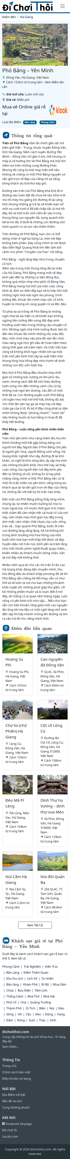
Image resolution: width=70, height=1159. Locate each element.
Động (49, 1014)
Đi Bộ (45, 984)
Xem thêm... (10, 1047)
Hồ (20, 1014)
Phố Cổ (11, 1002)
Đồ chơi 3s (9, 1130)
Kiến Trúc (51, 966)
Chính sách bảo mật (16, 1072)
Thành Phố (14, 1008)
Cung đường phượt (16, 1107)
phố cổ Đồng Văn (52, 282)
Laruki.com (10, 1136)
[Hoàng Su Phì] (17, 643)
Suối (32, 1020)
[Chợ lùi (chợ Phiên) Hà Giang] (17, 709)
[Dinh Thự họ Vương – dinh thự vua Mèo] (53, 784)
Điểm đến (9, 17)
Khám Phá (30, 984)
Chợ (23, 1002)
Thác (42, 1020)
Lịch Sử (32, 978)
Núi (51, 1008)
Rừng (21, 1020)
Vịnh (53, 1020)
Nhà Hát (49, 996)
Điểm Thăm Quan (36, 972)
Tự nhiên (47, 978)
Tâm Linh (41, 990)
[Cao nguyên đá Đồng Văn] (53, 643)
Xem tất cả (18, 958)
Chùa (10, 990)
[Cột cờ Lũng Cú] (53, 709)
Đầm (9, 1020)
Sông (10, 1014)
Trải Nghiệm (32, 966)
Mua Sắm (59, 984)
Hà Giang (26, 17)
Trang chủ (9, 1066)
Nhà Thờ (33, 996)
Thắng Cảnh (14, 996)
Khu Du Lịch (14, 978)
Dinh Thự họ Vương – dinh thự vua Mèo (53, 806)
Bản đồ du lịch (12, 1101)
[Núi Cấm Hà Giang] (17, 861)
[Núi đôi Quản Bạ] (53, 861)
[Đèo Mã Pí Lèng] (17, 784)
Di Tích (30, 1008)
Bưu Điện (24, 990)
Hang (61, 1014)
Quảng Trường (40, 1002)
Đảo (61, 1008)
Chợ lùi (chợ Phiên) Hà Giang (16, 731)
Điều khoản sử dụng (16, 1078)
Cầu (28, 1014)
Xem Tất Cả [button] (35, 925)
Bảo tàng (12, 984)
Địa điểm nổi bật (13, 1095)
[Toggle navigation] (62, 6)
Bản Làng (30, 122)
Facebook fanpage (18, 1124)
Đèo (38, 1014)
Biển (42, 1008)
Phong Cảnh (48, 122)
